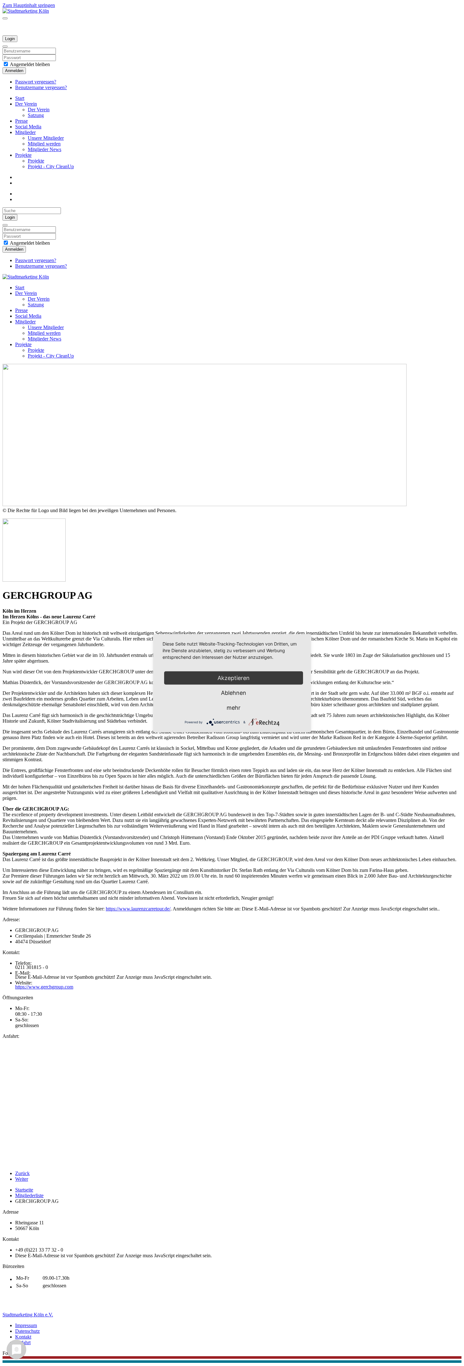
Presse (21, 121)
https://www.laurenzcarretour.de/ (138, 908)
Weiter (21, 1179)
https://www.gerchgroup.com (44, 986)
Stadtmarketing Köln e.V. (28, 1314)
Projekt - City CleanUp (51, 166)
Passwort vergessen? (35, 81)
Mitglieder (25, 132)
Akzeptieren (233, 677)
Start (19, 98)
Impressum (26, 1325)
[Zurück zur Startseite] (26, 11)
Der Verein (26, 104)
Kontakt (23, 1336)
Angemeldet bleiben (29, 64)
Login (10, 38)
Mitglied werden (44, 143)
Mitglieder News (44, 149)
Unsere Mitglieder (46, 138)
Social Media (28, 126)
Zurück (22, 1173)
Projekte (23, 155)
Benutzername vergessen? (41, 87)
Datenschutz (27, 1331)
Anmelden (14, 70)
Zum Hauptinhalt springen (29, 5)
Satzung (36, 115)
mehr (234, 707)
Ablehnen (233, 692)
